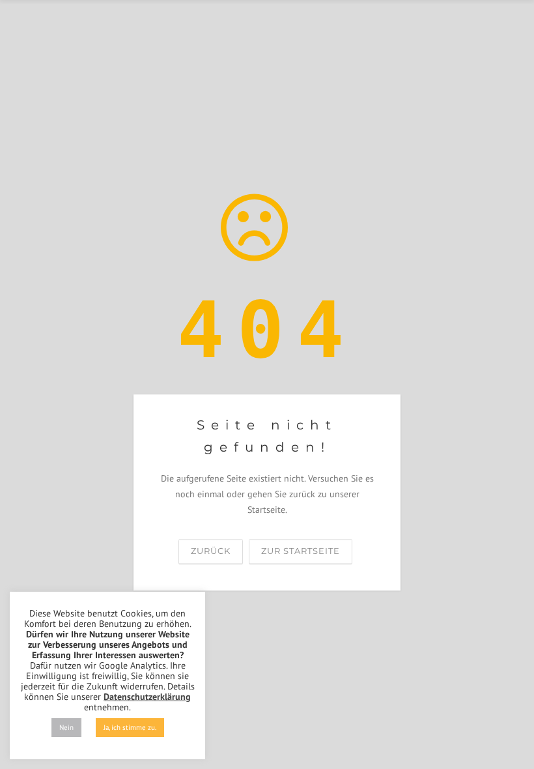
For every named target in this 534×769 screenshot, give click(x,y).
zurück (211, 551)
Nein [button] (66, 727)
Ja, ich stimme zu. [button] (130, 727)
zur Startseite (300, 551)
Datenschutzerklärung (147, 697)
